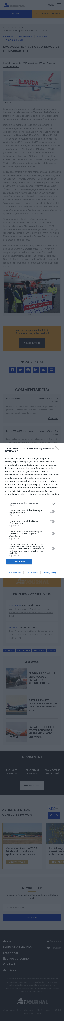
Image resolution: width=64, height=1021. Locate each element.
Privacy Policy (49, 572)
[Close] (58, 449)
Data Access (32, 572)
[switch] (52, 511)
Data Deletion (14, 572)
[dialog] (32, 510)
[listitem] (32, 504)
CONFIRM (19, 561)
